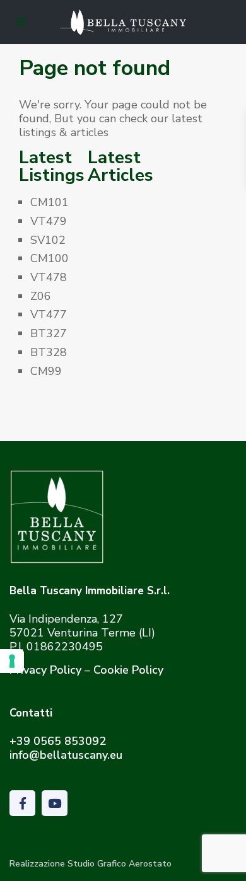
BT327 (48, 333)
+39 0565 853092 (57, 741)
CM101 (49, 202)
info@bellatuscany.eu (65, 755)
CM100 (49, 258)
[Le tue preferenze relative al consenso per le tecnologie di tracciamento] (12, 661)
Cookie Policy (128, 669)
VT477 (48, 314)
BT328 (48, 352)
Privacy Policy (45, 669)
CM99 (46, 371)
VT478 (48, 277)
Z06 (40, 296)
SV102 (48, 240)
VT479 (48, 221)
